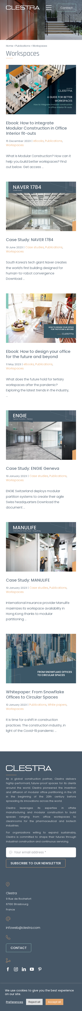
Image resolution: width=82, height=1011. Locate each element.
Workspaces (15, 145)
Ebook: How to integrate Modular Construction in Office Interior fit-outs (36, 128)
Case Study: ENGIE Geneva (32, 468)
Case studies (34, 247)
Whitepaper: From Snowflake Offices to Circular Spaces (35, 694)
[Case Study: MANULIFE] (41, 547)
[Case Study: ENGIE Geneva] (41, 435)
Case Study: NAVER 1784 (29, 239)
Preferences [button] (14, 1002)
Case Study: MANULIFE (28, 580)
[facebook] (8, 969)
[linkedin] (24, 969)
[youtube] (32, 969)
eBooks (38, 141)
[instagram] (16, 969)
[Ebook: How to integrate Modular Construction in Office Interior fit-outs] (41, 89)
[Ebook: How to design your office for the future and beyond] (41, 318)
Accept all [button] (54, 1002)
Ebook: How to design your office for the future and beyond (38, 354)
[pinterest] (40, 969)
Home (9, 45)
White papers (57, 705)
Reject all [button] (34, 1002)
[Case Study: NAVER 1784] (41, 206)
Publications (22, 45)
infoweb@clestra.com (23, 927)
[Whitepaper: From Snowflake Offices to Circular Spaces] (41, 658)
